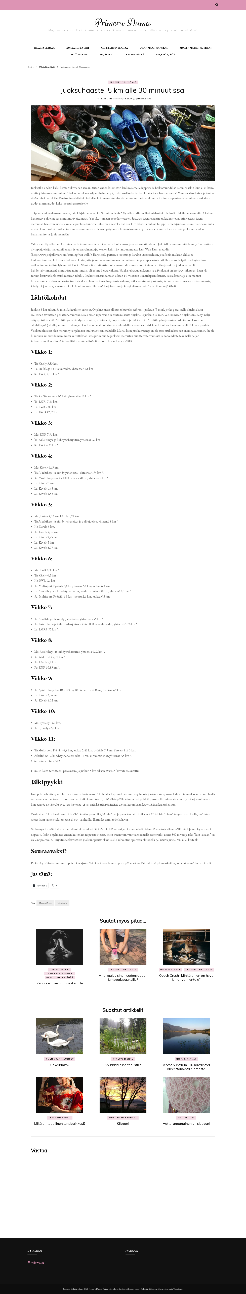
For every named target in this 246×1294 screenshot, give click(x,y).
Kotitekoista (79, 54)
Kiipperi (123, 1123)
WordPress (177, 1288)
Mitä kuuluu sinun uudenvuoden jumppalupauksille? (123, 977)
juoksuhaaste (62, 902)
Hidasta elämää (44, 47)
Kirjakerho (107, 54)
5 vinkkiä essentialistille (123, 1065)
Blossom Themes (157, 1288)
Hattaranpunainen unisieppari (186, 1123)
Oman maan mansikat (154, 47)
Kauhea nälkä (135, 54)
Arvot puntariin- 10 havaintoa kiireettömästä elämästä (186, 1067)
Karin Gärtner (107, 98)
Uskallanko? (59, 1065)
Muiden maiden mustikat (196, 47)
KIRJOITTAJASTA (165, 54)
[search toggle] (216, 4)
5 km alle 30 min (45, 902)
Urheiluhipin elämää (114, 47)
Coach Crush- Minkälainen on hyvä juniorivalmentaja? (186, 977)
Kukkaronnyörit (77, 47)
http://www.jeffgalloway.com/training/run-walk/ (61, 254)
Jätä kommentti (143, 98)
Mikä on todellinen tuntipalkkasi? (59, 1123)
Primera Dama (123, 23)
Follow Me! (37, 1263)
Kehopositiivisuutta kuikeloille (60, 983)
